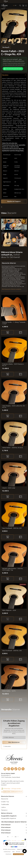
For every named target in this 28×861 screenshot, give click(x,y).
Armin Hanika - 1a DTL (9, 691)
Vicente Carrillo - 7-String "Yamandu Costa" (13, 323)
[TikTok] (15, 768)
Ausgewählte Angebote (8, 818)
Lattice (3, 807)
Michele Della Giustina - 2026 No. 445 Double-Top (12, 569)
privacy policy (8, 746)
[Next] (25, 482)
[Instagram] (8, 768)
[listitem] (4, 41)
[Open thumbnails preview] (14, 44)
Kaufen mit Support (14, 201)
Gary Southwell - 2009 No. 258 (12, 650)
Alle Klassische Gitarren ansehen (11, 289)
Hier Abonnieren (14, 742)
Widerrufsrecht (21, 849)
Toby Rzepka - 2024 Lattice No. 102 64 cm (13, 406)
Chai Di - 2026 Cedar (8, 488)
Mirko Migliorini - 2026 (9, 610)
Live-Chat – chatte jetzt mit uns (13, 791)
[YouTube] (5, 768)
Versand (18, 851)
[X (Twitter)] (23, 768)
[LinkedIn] (19, 768)
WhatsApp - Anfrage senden (12, 788)
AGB (13, 851)
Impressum (8, 854)
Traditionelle (5, 804)
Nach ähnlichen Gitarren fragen (14, 68)
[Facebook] (12, 768)
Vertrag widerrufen (18, 854)
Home (3, 8)
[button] (26, 5)
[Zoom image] (24, 35)
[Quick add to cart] (7, 332)
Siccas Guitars (11, 849)
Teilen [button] (4, 206)
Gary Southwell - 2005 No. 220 (12, 528)
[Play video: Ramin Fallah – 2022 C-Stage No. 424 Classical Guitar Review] (14, 224)
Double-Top (5, 801)
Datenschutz (7, 851)
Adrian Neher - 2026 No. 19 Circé (12, 447)
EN (15, 5)
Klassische (4, 799)
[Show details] (20, 332)
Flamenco (4, 810)
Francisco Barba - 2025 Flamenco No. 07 (13, 364)
